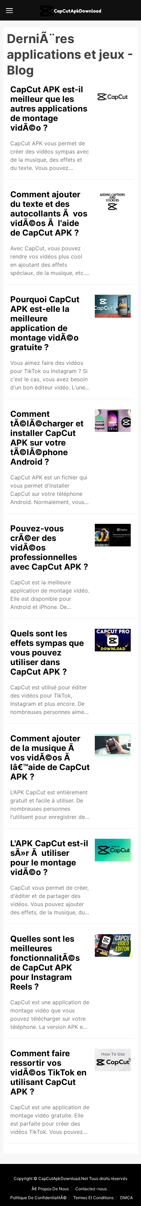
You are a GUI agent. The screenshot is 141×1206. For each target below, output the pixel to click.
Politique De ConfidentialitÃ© (38, 1197)
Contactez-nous (91, 1188)
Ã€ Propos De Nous (50, 1188)
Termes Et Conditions (93, 1197)
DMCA (126, 1197)
